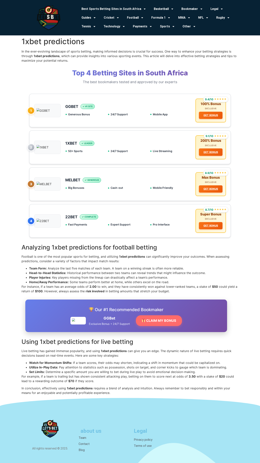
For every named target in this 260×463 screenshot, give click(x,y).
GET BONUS (210, 115)
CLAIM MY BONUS (160, 321)
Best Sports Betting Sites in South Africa (111, 9)
